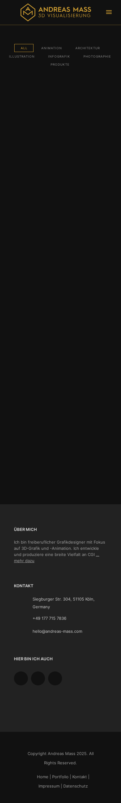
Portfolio (60, 776)
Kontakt (79, 776)
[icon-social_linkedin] (56, 678)
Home (42, 776)
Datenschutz (75, 785)
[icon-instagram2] (39, 678)
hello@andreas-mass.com (57, 631)
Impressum (49, 785)
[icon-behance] (22, 678)
